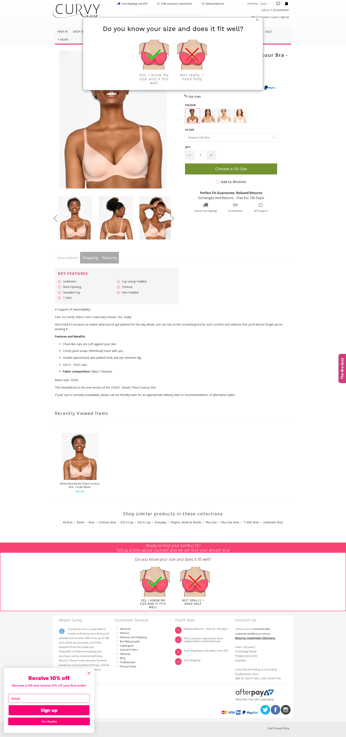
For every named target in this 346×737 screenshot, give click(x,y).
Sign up (49, 710)
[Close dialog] (89, 673)
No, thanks (49, 721)
